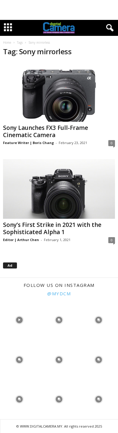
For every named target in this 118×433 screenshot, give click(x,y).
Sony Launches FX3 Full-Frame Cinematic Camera (45, 131)
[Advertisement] (59, 9)
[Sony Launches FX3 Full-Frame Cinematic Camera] (59, 92)
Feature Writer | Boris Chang (28, 142)
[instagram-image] (19, 319)
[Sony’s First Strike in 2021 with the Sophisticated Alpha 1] (59, 188)
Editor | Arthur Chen (21, 239)
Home (7, 42)
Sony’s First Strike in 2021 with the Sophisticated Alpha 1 (52, 228)
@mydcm (59, 293)
